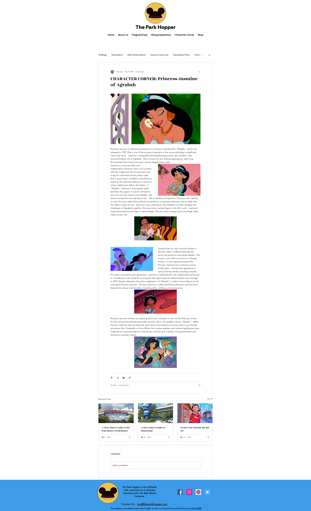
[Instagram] (189, 492)
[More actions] (199, 71)
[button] (209, 55)
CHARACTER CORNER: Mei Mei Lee (194, 429)
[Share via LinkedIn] (123, 377)
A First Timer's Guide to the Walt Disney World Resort (115, 429)
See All (210, 399)
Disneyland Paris (181, 55)
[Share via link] (129, 377)
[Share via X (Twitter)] (118, 377)
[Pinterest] (198, 492)
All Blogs (102, 55)
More (197, 55)
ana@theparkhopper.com (152, 504)
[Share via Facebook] (112, 377)
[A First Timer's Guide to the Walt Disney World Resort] (116, 413)
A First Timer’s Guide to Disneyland (153, 429)
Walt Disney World (136, 55)
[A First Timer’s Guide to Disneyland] (155, 413)
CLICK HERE (196, 508)
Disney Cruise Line (159, 55)
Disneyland (117, 55)
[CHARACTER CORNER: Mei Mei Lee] (194, 413)
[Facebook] (180, 492)
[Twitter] (207, 492)
